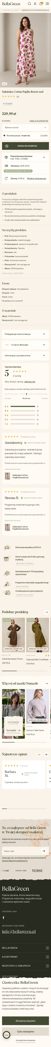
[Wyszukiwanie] (29, 4)
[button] (46, 754)
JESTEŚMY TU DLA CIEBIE (24, 595)
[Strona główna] (11, 3)
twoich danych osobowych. (15, 860)
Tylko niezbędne (25, 1031)
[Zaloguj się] (35, 4)
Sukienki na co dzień (11, 10)
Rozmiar (6, 121)
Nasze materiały (22, 586)
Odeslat (44, 851)
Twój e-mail (9, 851)
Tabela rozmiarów (39, 121)
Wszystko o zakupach (25, 563)
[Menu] (46, 4)
